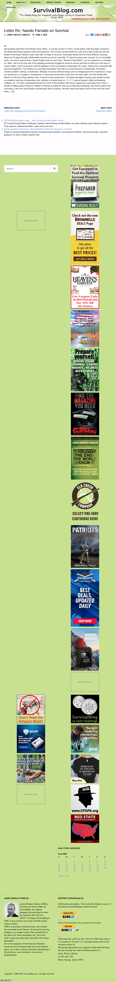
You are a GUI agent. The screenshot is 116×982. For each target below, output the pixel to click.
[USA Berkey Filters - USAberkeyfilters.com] (31, 769)
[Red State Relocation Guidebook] (85, 828)
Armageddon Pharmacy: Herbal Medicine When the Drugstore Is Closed (38, 129)
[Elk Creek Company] (85, 502)
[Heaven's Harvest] (85, 287)
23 (98, 868)
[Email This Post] (89, 35)
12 (67, 865)
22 (90, 868)
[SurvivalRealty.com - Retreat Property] (85, 186)
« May (61, 876)
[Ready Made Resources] (85, 370)
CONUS (69, 80)
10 (105, 862)
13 (75, 865)
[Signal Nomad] (85, 649)
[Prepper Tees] (85, 769)
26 (67, 870)
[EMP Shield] (31, 739)
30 (98, 870)
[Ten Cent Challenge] (85, 709)
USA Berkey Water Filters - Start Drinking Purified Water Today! (34, 120)
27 (75, 870)
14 (82, 865)
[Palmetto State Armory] (85, 598)
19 (67, 868)
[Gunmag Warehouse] (85, 414)
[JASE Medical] (85, 739)
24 (105, 868)
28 (82, 870)
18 (59, 868)
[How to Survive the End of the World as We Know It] (85, 458)
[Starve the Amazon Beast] (31, 709)
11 (59, 865)
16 (98, 865)
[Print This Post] (86, 35)
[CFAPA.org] (85, 798)
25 (59, 870)
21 (82, 868)
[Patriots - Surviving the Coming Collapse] (85, 546)
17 (105, 865)
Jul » (67, 876)
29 (90, 870)
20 (75, 868)
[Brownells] (85, 237)
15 (90, 865)
